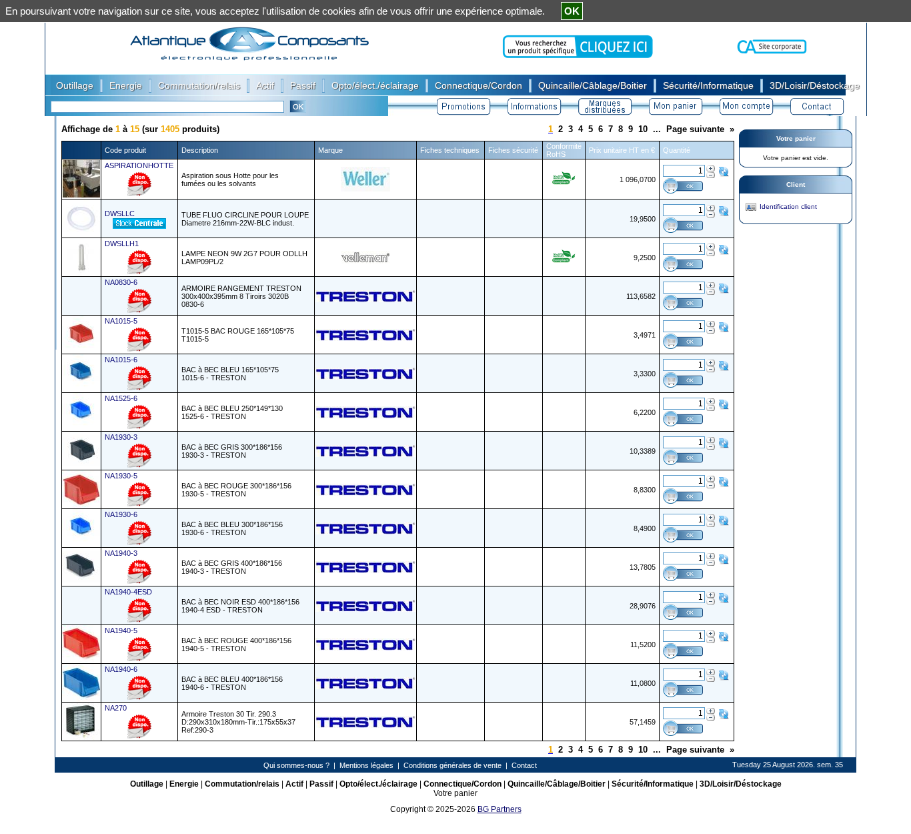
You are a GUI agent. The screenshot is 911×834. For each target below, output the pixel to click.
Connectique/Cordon (462, 784)
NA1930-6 (121, 514)
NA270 (116, 708)
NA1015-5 (121, 321)
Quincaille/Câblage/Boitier (557, 784)
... (657, 129)
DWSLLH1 (122, 244)
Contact (524, 765)
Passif (321, 784)
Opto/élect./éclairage (378, 784)
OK (572, 11)
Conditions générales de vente (452, 765)
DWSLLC (120, 214)
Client (795, 184)
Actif (294, 784)
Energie (184, 784)
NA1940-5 (121, 631)
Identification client (788, 206)
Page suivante (695, 129)
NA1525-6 (121, 398)
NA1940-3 (121, 553)
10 (643, 129)
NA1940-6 (121, 669)
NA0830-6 (121, 282)
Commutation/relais (242, 784)
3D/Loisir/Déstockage (741, 784)
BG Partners (500, 809)
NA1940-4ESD (128, 592)
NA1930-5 (121, 476)
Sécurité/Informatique (653, 784)
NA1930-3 (121, 437)
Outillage (146, 784)
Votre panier (796, 138)
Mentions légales (366, 765)
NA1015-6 (121, 360)
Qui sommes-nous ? (296, 765)
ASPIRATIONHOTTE (139, 165)
